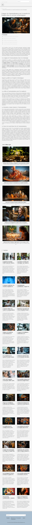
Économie (18, 518)
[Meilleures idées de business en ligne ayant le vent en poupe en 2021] (15, 233)
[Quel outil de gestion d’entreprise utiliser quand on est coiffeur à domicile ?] (8, 373)
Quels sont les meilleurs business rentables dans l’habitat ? (16, 202)
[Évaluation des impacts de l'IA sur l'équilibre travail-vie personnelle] (23, 303)
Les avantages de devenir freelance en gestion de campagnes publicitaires (8, 474)
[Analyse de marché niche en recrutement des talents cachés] (23, 350)
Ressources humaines (13, 518)
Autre (24, 518)
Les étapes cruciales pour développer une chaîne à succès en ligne (23, 263)
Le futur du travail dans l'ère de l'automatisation (10, 43)
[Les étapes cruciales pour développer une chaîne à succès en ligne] (23, 256)
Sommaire (5, 34)
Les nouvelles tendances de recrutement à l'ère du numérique (23, 474)
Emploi (6, 8)
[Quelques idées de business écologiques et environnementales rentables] (15, 154)
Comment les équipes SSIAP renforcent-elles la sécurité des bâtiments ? (8, 263)
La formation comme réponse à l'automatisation (10, 42)
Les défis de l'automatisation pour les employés (10, 40)
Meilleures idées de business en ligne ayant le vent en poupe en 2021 (16, 242)
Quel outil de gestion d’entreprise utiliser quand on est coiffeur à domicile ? (9, 380)
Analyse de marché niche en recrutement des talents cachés (23, 357)
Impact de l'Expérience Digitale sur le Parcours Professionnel (23, 498)
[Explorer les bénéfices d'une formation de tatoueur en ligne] (8, 326)
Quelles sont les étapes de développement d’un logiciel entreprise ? (16, 182)
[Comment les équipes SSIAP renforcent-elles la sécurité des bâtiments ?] (8, 256)
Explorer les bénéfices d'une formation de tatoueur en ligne (8, 333)
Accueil (3, 8)
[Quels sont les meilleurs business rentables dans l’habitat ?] (15, 193)
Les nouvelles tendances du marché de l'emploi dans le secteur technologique (23, 380)
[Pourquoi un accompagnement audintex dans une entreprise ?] (15, 213)
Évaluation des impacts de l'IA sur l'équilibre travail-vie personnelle (23, 310)
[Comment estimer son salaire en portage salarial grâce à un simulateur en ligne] (8, 303)
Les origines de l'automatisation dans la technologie (10, 36)
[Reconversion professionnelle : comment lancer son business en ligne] (8, 491)
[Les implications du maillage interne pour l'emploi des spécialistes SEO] (8, 420)
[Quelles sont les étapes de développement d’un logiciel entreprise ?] (15, 174)
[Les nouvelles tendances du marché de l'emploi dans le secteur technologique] (23, 373)
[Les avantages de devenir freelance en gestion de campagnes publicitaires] (8, 467)
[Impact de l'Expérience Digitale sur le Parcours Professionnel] (23, 491)
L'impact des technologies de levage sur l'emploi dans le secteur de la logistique (9, 451)
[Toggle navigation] (3, 5)
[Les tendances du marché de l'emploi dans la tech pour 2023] (23, 420)
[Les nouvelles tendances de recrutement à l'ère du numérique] (23, 467)
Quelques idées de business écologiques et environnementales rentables (16, 163)
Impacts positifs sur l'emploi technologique (9, 38)
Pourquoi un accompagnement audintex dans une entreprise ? (16, 222)
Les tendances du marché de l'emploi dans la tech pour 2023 (23, 427)
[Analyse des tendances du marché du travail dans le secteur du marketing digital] (23, 397)
